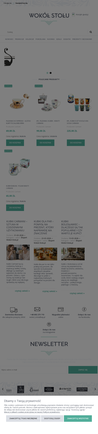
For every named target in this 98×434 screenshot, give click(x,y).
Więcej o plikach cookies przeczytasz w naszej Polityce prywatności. (32, 412)
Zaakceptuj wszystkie (78, 418)
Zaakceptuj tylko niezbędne (23, 418)
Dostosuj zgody (52, 418)
